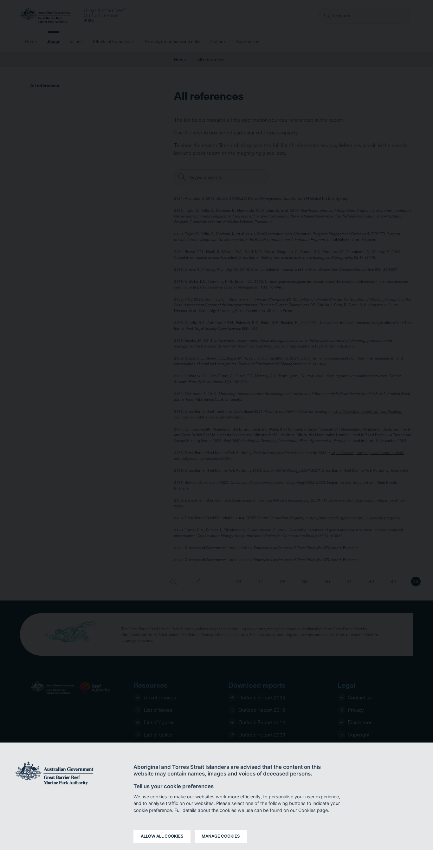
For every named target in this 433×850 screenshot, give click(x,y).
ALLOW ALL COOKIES (162, 836)
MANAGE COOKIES (221, 836)
